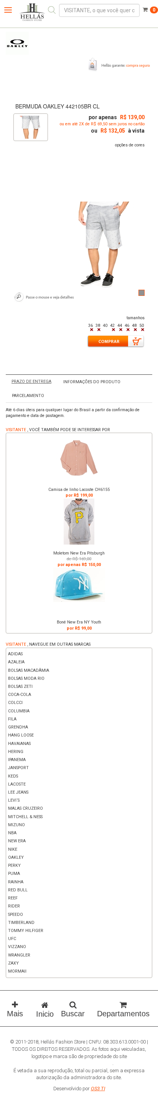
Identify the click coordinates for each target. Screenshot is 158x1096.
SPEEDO (15, 914)
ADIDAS (15, 653)
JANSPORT (18, 767)
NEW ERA (17, 840)
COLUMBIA (19, 711)
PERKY (14, 865)
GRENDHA (18, 727)
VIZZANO (17, 946)
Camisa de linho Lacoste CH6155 (79, 489)
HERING (15, 751)
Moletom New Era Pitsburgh (79, 553)
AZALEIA (16, 662)
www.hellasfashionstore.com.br (78, 1063)
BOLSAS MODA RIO (26, 678)
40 (105, 325)
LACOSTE (17, 784)
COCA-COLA (19, 694)
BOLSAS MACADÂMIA (28, 670)
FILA (12, 719)
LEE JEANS (18, 792)
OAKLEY (16, 857)
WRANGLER (19, 955)
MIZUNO (16, 824)
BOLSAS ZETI (20, 686)
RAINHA (15, 881)
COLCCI (15, 702)
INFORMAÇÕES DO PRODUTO (91, 381)
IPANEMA (17, 759)
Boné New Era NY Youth (79, 622)
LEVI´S (14, 800)
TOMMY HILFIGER (25, 930)
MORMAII (17, 971)
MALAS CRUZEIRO (25, 808)
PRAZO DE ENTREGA (31, 381)
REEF (13, 898)
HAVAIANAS (19, 743)
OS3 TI (98, 1088)
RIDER (14, 906)
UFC (12, 938)
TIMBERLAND (21, 922)
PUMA (14, 873)
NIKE (12, 849)
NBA (12, 832)
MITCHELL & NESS (25, 816)
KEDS (13, 776)
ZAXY (13, 963)
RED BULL (18, 890)
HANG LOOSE (21, 735)
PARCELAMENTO (28, 395)
